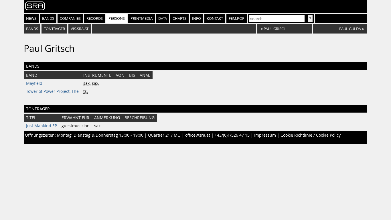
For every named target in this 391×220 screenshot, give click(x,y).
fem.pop (236, 18)
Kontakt (215, 18)
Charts (179, 18)
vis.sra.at (79, 28)
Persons (116, 18)
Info (196, 18)
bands (32, 28)
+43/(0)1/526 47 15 (232, 135)
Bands (48, 18)
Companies (70, 18)
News (31, 18)
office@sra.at (197, 135)
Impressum (265, 135)
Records (94, 18)
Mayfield (34, 83)
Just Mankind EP (41, 125)
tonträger (54, 28)
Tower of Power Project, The (52, 91)
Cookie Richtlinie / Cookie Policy (311, 135)
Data (162, 18)
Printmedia (142, 18)
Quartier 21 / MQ (164, 135)
